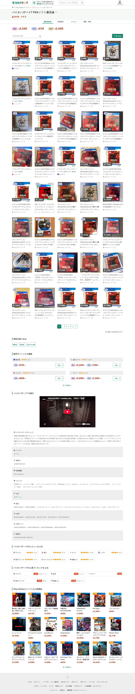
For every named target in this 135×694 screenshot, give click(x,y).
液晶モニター (59, 686)
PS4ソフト (75, 682)
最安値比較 (47, 22)
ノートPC (45, 682)
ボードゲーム (97, 686)
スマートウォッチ (102, 682)
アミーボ (91, 682)
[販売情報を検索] (40, 36)
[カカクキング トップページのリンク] (13, 7)
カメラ (51, 686)
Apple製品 (69, 686)
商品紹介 (61, 22)
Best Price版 (31, 344)
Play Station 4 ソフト (23, 7)
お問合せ (62, 690)
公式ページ (17, 497)
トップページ (53, 690)
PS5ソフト (83, 682)
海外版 (22, 344)
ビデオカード (78, 686)
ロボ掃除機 (87, 686)
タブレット (37, 682)
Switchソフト (65, 682)
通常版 (15, 344)
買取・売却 (87, 22)
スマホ (30, 682)
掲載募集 (69, 690)
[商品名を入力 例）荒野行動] (82, 3)
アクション (35, 7)
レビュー (74, 22)
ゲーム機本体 (55, 682)
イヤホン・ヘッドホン (40, 686)
